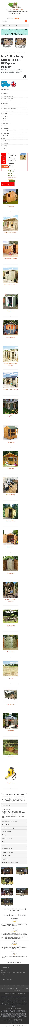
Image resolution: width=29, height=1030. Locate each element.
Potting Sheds (5, 116)
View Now (12, 181)
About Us (13, 985)
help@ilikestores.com (7, 979)
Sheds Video (5, 824)
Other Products (6, 805)
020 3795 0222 (18, 10)
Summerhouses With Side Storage (9, 108)
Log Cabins (5, 113)
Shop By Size (5, 148)
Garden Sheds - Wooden (8, 98)
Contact (14, 990)
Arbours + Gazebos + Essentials (9, 130)
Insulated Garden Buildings (8, 111)
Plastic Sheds (5, 135)
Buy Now (5, 166)
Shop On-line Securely (8, 828)
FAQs (27, 988)
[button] (4, 53)
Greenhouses (5, 143)
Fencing (4, 138)
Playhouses (5, 118)
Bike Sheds (5, 125)
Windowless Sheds (6, 123)
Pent (3, 845)
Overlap (4, 835)
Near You (19, 990)
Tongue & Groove (7, 838)
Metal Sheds (5, 103)
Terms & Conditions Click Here (15, 1008)
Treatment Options (7, 848)
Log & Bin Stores (6, 140)
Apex (3, 842)
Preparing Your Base (7, 852)
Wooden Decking (6, 121)
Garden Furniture (6, 133)
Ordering (22, 988)
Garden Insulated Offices (8, 96)
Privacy (9, 990)
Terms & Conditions (21, 985)
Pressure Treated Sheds (7, 101)
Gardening (5, 145)
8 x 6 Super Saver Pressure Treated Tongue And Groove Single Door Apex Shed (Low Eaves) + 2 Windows (12, 160)
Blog (9, 985)
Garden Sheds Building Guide (9, 821)
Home (5, 985)
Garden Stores (6, 128)
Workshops (5, 93)
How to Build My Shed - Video (10, 862)
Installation (5, 859)
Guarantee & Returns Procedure (7, 988)
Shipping (17, 988)
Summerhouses (6, 106)
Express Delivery (6, 831)
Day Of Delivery (6, 855)
